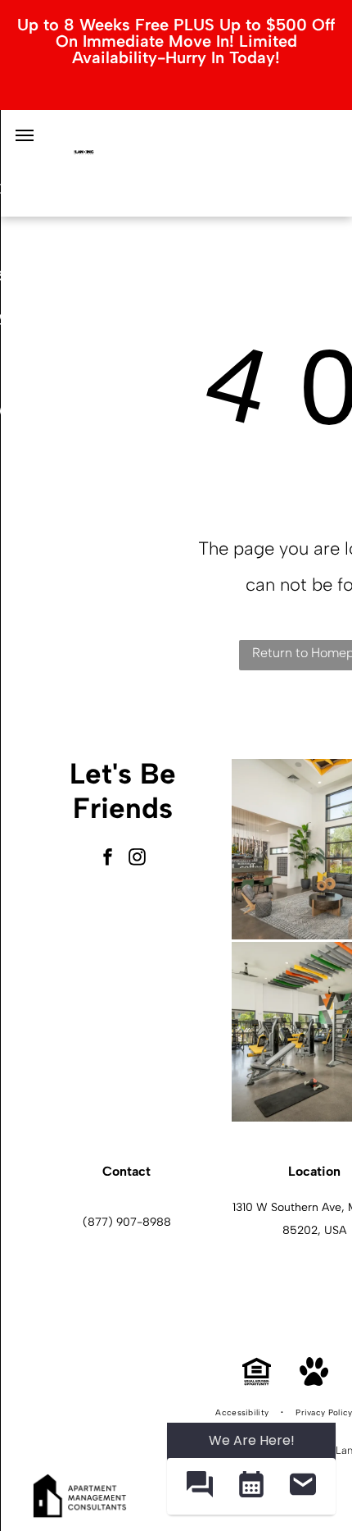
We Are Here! (252, 1440)
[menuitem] (243, 1413)
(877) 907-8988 (127, 1222)
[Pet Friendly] (314, 1381)
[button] (199, 1486)
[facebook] (108, 858)
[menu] (24, 135)
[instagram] (137, 858)
